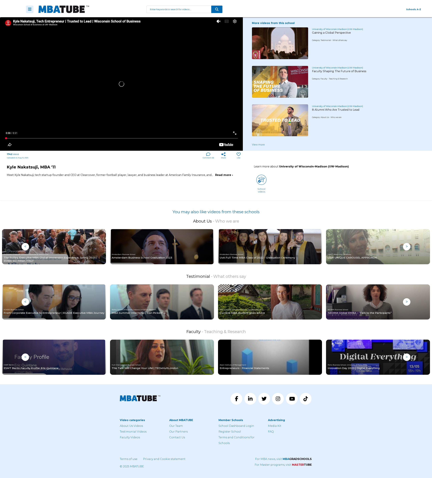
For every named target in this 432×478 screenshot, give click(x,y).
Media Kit (274, 425)
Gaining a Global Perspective (331, 32)
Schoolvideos (261, 190)
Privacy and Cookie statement (164, 459)
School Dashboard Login (236, 425)
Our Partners (178, 431)
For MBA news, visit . (283, 459)
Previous (25, 246)
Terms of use (128, 459)
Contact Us (177, 437)
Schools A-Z (413, 9)
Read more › (224, 175)
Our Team (176, 425)
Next (406, 246)
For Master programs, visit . (283, 464)
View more (258, 144)
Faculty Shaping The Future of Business (339, 71)
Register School (230, 431)
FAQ (271, 431)
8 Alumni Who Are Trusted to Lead (335, 109)
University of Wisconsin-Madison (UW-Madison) (337, 29)
